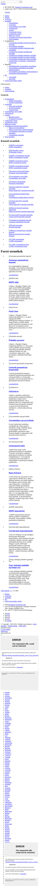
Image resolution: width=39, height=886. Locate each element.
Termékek (8, 21)
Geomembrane (13, 23)
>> (11, 591)
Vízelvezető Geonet (15, 32)
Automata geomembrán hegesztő (19, 222)
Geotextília (12, 25)
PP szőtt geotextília (15, 227)
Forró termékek (13, 39)
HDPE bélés (14, 282)
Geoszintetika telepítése (16, 46)
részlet (16, 275)
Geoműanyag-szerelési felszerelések (20, 37)
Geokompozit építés (17, 446)
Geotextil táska (13, 110)
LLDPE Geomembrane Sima (18, 246)
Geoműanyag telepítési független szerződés (22, 55)
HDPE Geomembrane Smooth (18, 157)
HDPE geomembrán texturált (18, 168)
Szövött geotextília (14, 108)
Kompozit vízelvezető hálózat (18, 173)
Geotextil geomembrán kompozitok (18, 368)
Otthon (7, 16)
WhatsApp (4, 631)
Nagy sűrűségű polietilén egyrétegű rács (19, 566)
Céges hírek (12, 77)
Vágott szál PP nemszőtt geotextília (20, 217)
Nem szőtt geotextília (15, 106)
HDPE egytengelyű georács (17, 163)
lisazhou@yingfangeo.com (23, 7)
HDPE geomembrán (15, 101)
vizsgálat (11, 275)
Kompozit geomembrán (16, 183)
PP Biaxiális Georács (15, 152)
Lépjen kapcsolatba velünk (13, 81)
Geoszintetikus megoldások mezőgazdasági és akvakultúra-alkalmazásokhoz (23, 72)
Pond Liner (13, 311)
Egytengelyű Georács (15, 119)
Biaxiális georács (14, 117)
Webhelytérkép (12, 626)
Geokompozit (13, 28)
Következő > (6, 591)
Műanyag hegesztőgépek (16, 128)
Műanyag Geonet (14, 35)
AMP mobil (22, 626)
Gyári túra (8, 19)
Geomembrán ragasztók (16, 135)
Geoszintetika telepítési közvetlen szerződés (22, 59)
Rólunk (7, 17)
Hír (6, 75)
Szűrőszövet (13, 391)
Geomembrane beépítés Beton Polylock (21, 197)
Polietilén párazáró (16, 340)
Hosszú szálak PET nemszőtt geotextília (21, 190)
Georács (11, 30)
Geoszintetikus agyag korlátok (21, 420)
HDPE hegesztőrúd (16, 511)
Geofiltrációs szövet (15, 34)
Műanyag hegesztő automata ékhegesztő (21, 211)
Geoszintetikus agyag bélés (17, 26)
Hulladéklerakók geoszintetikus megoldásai (22, 66)
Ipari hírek (12, 79)
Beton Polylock (15, 473)
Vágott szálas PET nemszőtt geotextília (21, 204)
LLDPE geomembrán (15, 102)
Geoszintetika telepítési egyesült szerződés (22, 57)
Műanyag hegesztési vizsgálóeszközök (21, 129)
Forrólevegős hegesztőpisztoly (21, 531)
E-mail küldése (5, 629)
